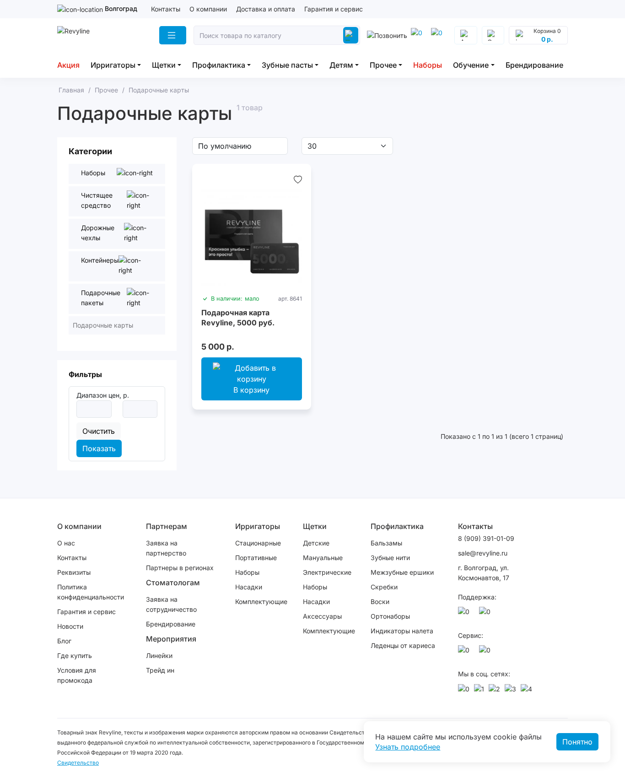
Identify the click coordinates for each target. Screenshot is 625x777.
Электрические (327, 572)
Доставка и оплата (265, 9)
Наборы (427, 65)
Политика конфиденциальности (90, 592)
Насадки (248, 587)
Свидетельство (78, 762)
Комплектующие (261, 601)
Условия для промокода (76, 675)
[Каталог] (172, 35)
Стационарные (258, 543)
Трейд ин (160, 670)
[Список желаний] (298, 179)
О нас (66, 543)
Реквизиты (74, 572)
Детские (316, 543)
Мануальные (323, 557)
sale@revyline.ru (482, 553)
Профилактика (218, 65)
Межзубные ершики (402, 572)
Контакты (165, 9)
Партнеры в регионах (180, 568)
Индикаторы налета (402, 631)
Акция (68, 65)
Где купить (74, 655)
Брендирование (534, 65)
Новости (70, 626)
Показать (99, 448)
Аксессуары (322, 616)
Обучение (471, 65)
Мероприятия (171, 638)
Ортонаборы (390, 616)
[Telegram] (418, 35)
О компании (208, 9)
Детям (341, 65)
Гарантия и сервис (333, 9)
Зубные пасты (287, 65)
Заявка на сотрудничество (171, 604)
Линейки (159, 655)
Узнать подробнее (407, 746)
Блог (64, 641)
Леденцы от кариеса (403, 645)
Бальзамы (386, 543)
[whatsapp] (438, 35)
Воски (380, 601)
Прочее (383, 65)
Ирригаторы (113, 65)
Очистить (98, 431)
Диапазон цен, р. (102, 395)
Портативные (256, 557)
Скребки (384, 587)
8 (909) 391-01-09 (486, 538)
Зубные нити (390, 557)
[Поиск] (350, 35)
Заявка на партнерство (166, 548)
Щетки (164, 65)
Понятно (577, 741)
